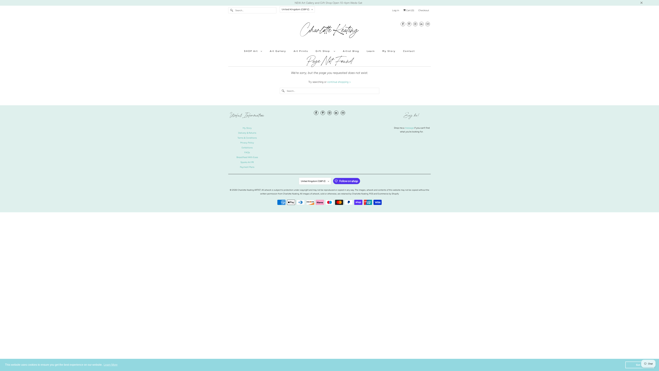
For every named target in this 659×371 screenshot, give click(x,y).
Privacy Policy (247, 142)
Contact (409, 51)
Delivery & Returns (247, 133)
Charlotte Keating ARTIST (249, 190)
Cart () (410, 10)
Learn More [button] (111, 364)
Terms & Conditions (247, 138)
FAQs (247, 152)
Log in (395, 10)
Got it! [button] (639, 364)
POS (371, 194)
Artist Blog (351, 51)
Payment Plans (247, 167)
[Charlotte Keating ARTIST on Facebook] (403, 24)
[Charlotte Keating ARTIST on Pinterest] (409, 24)
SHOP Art (251, 51)
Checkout (423, 10)
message (409, 128)
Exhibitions (247, 147)
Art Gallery (278, 51)
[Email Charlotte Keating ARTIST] (427, 24)
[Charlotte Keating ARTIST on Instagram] (415, 24)
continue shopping (338, 81)
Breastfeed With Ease (247, 157)
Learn (371, 51)
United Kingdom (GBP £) (296, 9)
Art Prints (301, 51)
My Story (389, 51)
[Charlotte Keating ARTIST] (329, 32)
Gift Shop (324, 51)
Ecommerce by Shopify (388, 194)
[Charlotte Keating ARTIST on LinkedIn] (421, 24)
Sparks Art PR (247, 162)
